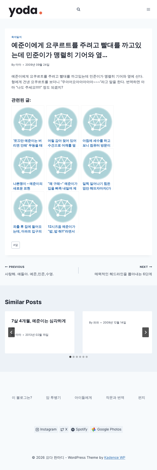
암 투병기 (53, 398)
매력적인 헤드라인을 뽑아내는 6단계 (123, 270)
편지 (141, 398)
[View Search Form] (78, 9)
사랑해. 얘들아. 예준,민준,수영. (29, 270)
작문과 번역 (115, 398)
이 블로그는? (22, 398)
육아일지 (16, 36)
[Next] (145, 332)
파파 (96, 322)
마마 (18, 64)
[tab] (70, 357)
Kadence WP (114, 457)
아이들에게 (83, 398)
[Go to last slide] (11, 332)
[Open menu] (148, 9)
